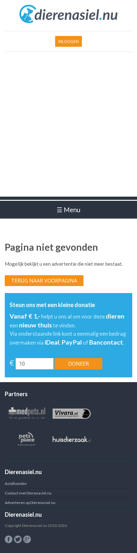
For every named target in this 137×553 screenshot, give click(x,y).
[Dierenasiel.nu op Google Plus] (27, 539)
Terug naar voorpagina (44, 280)
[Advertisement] (68, 128)
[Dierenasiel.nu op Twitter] (18, 539)
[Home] (68, 22)
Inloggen (68, 41)
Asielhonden (16, 483)
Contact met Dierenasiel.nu (28, 493)
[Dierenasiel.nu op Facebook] (8, 539)
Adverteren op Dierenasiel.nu (30, 502)
